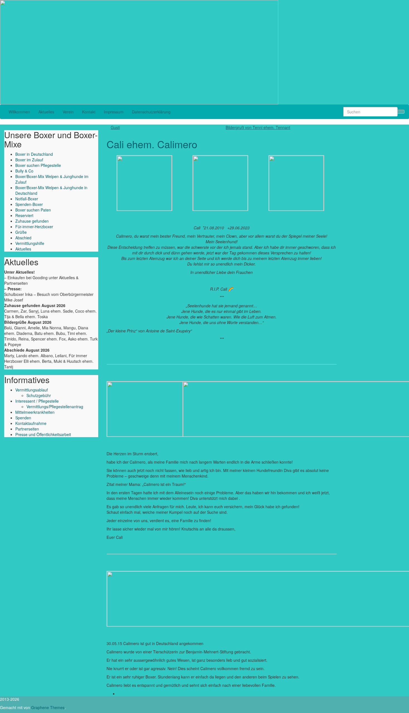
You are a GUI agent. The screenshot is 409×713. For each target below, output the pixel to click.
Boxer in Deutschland (34, 154)
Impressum (114, 112)
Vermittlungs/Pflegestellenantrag (54, 406)
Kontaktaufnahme (30, 423)
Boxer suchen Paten (33, 210)
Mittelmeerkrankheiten (35, 412)
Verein (68, 112)
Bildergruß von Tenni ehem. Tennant (258, 127)
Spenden (23, 417)
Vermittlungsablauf (31, 390)
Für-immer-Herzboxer (34, 226)
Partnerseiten (27, 429)
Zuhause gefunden (32, 221)
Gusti (115, 127)
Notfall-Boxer (26, 198)
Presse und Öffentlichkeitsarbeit (43, 434)
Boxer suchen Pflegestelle (38, 165)
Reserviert (24, 215)
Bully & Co (24, 171)
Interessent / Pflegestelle (37, 401)
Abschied (23, 237)
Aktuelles (46, 112)
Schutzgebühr (38, 395)
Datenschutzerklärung (151, 112)
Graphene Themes (48, 707)
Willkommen (19, 112)
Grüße (21, 232)
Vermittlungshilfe (29, 243)
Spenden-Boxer (29, 204)
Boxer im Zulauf (29, 159)
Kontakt (88, 112)
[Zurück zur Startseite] (279, 51)
